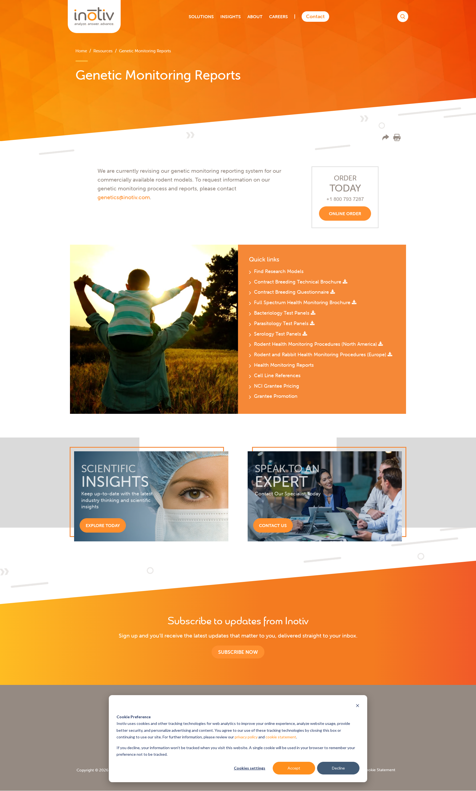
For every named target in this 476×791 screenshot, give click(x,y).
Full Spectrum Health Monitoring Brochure (303, 302)
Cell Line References (277, 375)
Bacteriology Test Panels (282, 313)
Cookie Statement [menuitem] (379, 769)
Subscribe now (238, 652)
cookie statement (281, 737)
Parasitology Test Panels (282, 323)
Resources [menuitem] (103, 50)
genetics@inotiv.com (124, 197)
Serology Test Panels (278, 334)
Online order (345, 213)
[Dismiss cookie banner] (357, 706)
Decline (338, 768)
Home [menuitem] (81, 50)
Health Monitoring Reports (284, 365)
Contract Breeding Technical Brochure (298, 282)
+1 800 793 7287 (345, 199)
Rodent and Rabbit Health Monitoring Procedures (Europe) (321, 354)
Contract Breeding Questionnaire (292, 292)
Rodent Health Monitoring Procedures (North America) (316, 344)
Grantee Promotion (276, 396)
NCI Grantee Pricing (276, 386)
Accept (294, 768)
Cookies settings (249, 768)
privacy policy (246, 737)
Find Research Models (279, 271)
